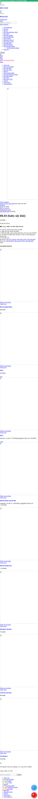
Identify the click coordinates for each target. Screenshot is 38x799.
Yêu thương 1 (4, 756)
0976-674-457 (4, 16)
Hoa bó (6, 30)
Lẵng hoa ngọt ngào (6, 692)
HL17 (1, 435)
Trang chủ (3, 203)
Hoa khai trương (8, 35)
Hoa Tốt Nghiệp (8, 45)
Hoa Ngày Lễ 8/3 (8, 41)
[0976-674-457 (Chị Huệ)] (5, 782)
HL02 (2, 207)
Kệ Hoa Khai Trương (13, 48)
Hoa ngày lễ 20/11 (9, 40)
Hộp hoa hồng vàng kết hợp (8, 500)
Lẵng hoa (6, 49)
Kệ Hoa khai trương (9, 46)
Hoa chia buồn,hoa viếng (11, 32)
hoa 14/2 (6, 29)
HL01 (1, 370)
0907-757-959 (4, 8)
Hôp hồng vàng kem (6, 629)
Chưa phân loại (8, 27)
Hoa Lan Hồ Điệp (9, 37)
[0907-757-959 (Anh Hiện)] (5, 788)
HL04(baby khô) (5, 211)
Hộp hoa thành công (6, 565)
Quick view (3, 304)
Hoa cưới (6, 34)
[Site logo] (3, 21)
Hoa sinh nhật (7, 43)
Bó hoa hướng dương (6, 307)
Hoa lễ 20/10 (7, 38)
